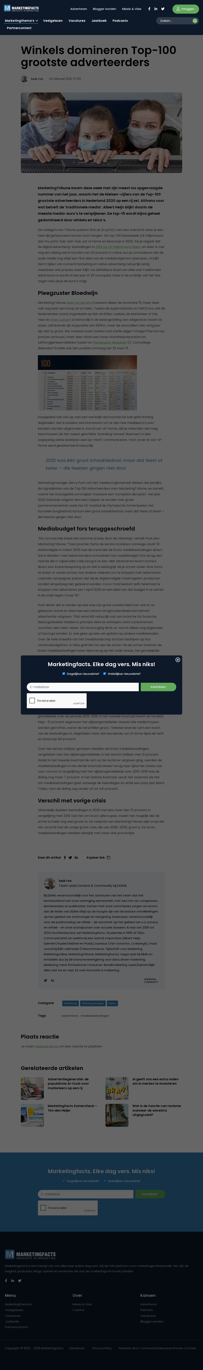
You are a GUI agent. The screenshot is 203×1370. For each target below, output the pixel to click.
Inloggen (187, 9)
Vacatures (77, 21)
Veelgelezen (53, 21)
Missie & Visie (131, 9)
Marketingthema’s (19, 21)
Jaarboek (99, 21)
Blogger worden (104, 9)
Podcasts (120, 21)
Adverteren (78, 9)
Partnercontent (19, 28)
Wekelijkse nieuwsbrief (124, 674)
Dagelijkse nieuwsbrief (83, 674)
